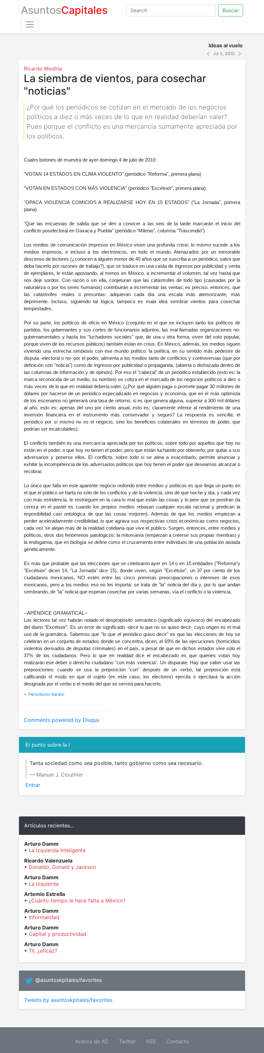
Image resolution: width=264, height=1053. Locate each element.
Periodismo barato (46, 694)
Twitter (127, 1041)
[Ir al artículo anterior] (209, 53)
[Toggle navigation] (30, 24)
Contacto (177, 1041)
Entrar (32, 785)
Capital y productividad (57, 934)
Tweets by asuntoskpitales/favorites (68, 1000)
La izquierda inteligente (57, 850)
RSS (151, 1041)
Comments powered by (61, 720)
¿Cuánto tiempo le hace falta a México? (77, 900)
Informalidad (44, 917)
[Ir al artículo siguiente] (239, 53)
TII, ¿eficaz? (43, 950)
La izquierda (44, 884)
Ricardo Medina (43, 68)
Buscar (230, 10)
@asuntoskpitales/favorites (68, 980)
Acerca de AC (91, 1041)
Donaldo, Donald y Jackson (62, 867)
